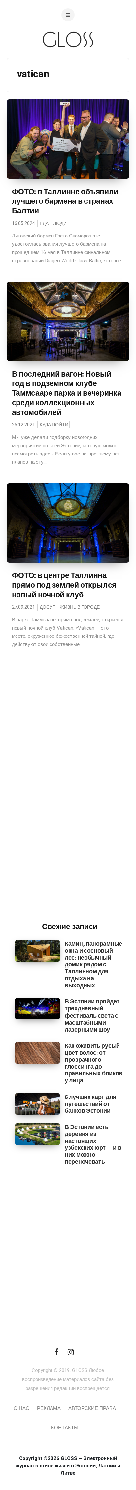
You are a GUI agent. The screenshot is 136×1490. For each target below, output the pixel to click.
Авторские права (92, 1408)
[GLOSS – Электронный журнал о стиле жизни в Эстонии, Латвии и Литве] (68, 60)
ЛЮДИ (60, 223)
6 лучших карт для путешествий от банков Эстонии (90, 1103)
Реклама (49, 1408)
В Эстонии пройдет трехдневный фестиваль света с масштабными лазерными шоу (92, 1015)
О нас (21, 1408)
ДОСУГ (47, 607)
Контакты (64, 1427)
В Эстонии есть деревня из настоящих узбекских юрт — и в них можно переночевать (93, 1144)
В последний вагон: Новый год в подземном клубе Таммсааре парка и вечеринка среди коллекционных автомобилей (66, 393)
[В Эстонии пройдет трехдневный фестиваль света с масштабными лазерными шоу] (37, 1008)
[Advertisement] (69, 808)
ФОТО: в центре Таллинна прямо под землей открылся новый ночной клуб (64, 585)
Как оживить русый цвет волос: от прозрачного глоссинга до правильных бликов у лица (93, 1063)
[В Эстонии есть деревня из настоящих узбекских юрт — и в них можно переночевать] (37, 1134)
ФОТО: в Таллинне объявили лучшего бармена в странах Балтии (65, 201)
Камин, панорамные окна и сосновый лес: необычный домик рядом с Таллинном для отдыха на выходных (93, 964)
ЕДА (44, 223)
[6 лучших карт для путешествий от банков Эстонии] (37, 1104)
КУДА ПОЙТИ (54, 424)
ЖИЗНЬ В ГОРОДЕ (80, 607)
